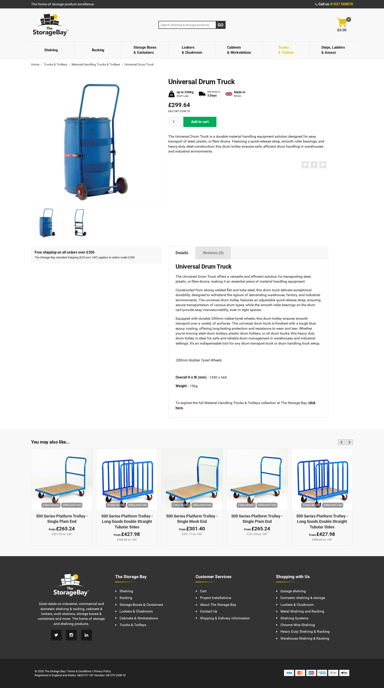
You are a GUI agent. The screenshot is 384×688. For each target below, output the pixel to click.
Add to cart (200, 122)
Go (220, 25)
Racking (98, 50)
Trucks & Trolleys (286, 49)
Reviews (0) (213, 253)
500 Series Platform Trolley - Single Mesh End (192, 519)
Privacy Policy (102, 671)
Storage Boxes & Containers (145, 49)
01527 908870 (341, 4)
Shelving (51, 50)
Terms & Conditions (79, 671)
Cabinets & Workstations (239, 49)
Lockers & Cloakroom (192, 49)
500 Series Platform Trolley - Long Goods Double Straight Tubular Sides (127, 521)
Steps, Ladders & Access (333, 49)
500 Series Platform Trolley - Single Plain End (62, 519)
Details (182, 253)
